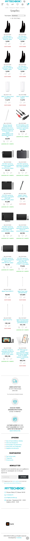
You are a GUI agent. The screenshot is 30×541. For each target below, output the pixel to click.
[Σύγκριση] (12, 4)
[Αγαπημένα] (17, 4)
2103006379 (9, 495)
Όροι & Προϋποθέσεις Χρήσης (14, 441)
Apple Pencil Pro (7, 320)
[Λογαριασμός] (22, 4)
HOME (6, 7)
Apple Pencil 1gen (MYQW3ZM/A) (22, 292)
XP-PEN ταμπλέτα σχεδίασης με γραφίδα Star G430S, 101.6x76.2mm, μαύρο (7, 166)
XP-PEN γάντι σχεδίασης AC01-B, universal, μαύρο (7, 38)
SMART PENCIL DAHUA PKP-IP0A (22, 196)
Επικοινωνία (9, 460)
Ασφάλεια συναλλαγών (12, 448)
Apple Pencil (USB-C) (7, 291)
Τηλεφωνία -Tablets (14, 7)
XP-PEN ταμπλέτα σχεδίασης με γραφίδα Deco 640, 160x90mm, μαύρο (22, 166)
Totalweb (18, 537)
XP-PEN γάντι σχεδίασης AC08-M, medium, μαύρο (7, 68)
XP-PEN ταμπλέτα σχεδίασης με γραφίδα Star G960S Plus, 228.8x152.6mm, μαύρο (7, 229)
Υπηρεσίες (9, 458)
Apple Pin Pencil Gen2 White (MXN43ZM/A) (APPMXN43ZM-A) (22, 321)
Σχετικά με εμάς (11, 456)
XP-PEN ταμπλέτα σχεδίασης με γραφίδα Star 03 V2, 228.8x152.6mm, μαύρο (22, 229)
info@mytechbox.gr (11, 497)
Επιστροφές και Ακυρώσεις (14, 444)
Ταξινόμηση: (7, 15)
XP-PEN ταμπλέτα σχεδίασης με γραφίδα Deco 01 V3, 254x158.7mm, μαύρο (7, 260)
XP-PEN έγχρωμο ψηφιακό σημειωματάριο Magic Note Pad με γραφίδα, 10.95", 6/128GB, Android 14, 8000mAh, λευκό (22, 354)
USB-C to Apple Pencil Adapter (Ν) (7, 97)
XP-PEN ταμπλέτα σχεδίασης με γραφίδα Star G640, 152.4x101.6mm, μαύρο (7, 197)
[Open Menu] (2, 4)
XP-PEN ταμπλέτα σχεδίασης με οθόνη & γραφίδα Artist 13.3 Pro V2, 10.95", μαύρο (7, 352)
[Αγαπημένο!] (5, 44)
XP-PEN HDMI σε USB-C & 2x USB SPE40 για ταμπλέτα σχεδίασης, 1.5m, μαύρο (22, 127)
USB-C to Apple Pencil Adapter (22, 97)
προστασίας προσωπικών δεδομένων (12, 483)
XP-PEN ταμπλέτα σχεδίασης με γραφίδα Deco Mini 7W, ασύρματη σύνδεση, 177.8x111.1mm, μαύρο (22, 261)
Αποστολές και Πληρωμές (13, 446)
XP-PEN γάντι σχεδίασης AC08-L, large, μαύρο (22, 38)
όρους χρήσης (16, 481)
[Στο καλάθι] (4, 141)
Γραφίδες (22, 7)
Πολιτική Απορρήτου (12, 442)
